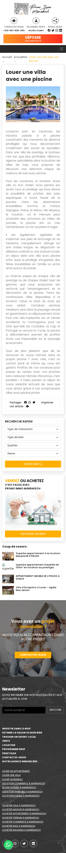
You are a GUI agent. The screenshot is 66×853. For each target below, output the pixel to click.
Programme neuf (13, 749)
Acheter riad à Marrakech (18, 826)
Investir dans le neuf (16, 728)
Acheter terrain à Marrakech (20, 817)
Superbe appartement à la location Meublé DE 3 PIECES (38, 555)
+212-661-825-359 (13, 30)
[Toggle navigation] (61, 49)
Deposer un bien (33, 534)
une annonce (33, 38)
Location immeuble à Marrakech (22, 791)
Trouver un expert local (19, 736)
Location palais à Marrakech (20, 795)
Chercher (31, 464)
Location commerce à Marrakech (23, 783)
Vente (6, 740)
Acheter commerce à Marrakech (22, 821)
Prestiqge (9, 753)
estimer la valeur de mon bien (22, 732)
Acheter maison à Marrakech (20, 809)
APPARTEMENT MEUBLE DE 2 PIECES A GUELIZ (38, 577)
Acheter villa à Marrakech (19, 805)
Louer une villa (11, 775)
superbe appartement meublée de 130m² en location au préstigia (37, 566)
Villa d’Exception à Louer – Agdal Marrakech (36, 589)
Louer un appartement (16, 771)
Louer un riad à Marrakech (19, 787)
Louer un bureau (12, 779)
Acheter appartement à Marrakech (24, 813)
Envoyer (55, 710)
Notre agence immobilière (19, 761)
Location (8, 745)
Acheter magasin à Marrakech (21, 830)
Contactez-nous (33, 655)
